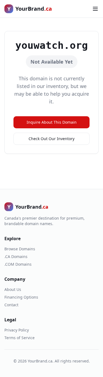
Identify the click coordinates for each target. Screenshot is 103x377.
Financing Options (21, 297)
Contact (11, 304)
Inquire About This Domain (52, 122)
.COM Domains (18, 264)
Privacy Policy (16, 330)
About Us (12, 289)
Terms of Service (19, 337)
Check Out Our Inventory (51, 138)
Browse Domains (19, 248)
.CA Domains (15, 256)
